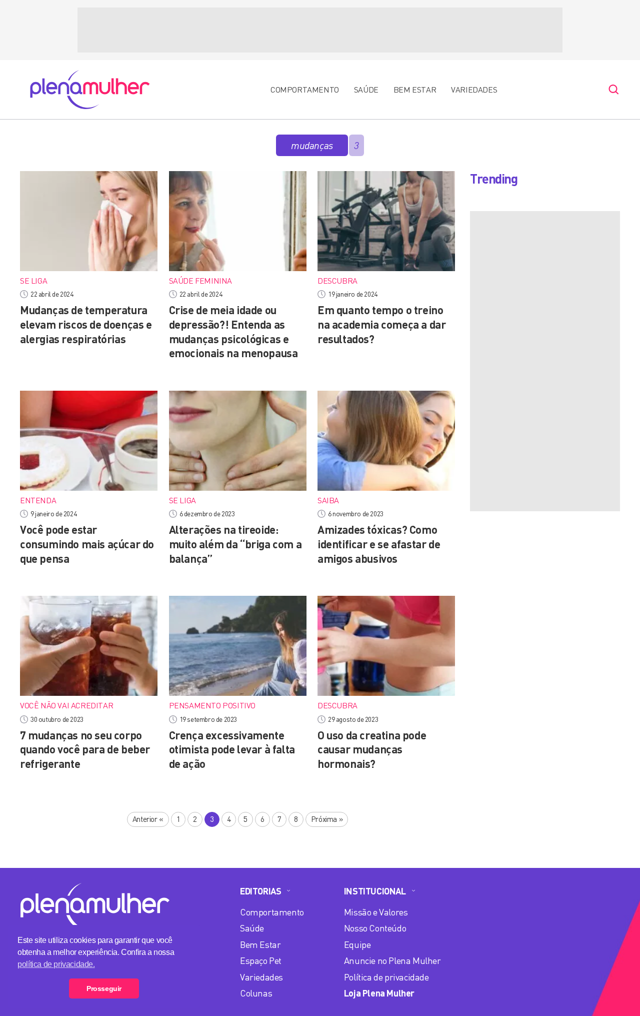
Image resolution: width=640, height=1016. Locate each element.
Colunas (256, 992)
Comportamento (304, 90)
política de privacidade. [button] (56, 964)
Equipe (357, 944)
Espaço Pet (261, 960)
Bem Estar (415, 90)
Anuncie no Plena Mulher (392, 960)
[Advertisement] (320, 30)
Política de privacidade (386, 976)
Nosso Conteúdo (375, 927)
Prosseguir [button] (104, 988)
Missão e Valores (376, 911)
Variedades (474, 90)
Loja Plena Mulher (379, 992)
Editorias (260, 890)
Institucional (375, 890)
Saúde (366, 90)
